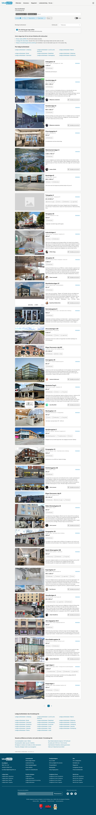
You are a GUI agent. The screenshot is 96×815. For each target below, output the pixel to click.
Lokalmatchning (30, 763)
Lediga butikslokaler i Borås (22, 53)
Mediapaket (52, 767)
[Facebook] (71, 794)
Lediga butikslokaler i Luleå (44, 730)
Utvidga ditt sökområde (22, 41)
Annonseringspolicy (59, 801)
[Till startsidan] (7, 3)
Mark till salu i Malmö (77, 780)
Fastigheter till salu (78, 767)
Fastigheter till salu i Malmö (55, 780)
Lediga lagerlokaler (30, 778)
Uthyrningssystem (53, 769)
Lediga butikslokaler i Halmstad (23, 55)
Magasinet (75, 765)
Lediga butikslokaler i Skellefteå (45, 53)
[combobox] (58, 14)
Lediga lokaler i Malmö (7, 780)
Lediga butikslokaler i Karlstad (22, 726)
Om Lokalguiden (77, 760)
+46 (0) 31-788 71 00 (7, 767)
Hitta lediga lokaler (30, 760)
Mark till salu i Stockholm (78, 776)
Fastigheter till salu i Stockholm (56, 776)
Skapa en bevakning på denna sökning (26, 42)
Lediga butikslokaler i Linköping (23, 49)
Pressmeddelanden (78, 769)
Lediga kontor (29, 776)
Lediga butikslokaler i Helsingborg (45, 55)
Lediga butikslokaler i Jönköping (67, 724)
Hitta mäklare (29, 767)
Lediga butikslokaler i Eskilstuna (67, 55)
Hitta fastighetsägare (31, 765)
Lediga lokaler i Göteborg (7, 778)
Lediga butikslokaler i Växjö (44, 728)
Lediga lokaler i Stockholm (8, 776)
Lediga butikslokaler (30, 782)
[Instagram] (75, 794)
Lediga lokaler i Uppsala (7, 782)
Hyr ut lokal (52, 760)
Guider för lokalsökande (32, 769)
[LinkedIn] (68, 794)
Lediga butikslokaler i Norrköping (67, 728)
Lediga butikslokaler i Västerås (23, 728)
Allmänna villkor (36, 801)
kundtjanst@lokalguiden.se (9, 769)
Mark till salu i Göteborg (78, 778)
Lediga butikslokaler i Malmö (66, 49)
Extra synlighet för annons (55, 763)
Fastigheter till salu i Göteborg (56, 778)
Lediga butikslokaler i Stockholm (23, 724)
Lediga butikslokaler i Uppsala (67, 726)
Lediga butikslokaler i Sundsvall (45, 724)
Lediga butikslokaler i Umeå (44, 726)
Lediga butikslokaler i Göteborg (67, 53)
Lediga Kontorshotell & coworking (33, 780)
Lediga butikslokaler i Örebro (22, 730)
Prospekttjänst (53, 765)
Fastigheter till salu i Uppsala (55, 782)
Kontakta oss (76, 763)
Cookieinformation (51, 801)
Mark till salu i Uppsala (78, 782)
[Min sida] (93, 3)
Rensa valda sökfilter (21, 39)
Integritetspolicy (43, 801)
